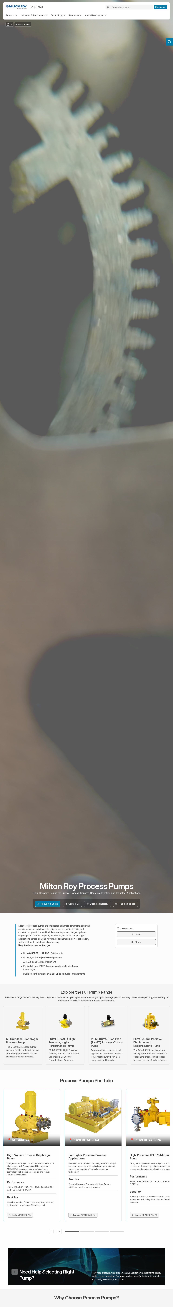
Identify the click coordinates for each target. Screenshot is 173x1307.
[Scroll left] (51, 1231)
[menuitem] (12, 15)
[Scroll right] (59, 1231)
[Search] (108, 7)
